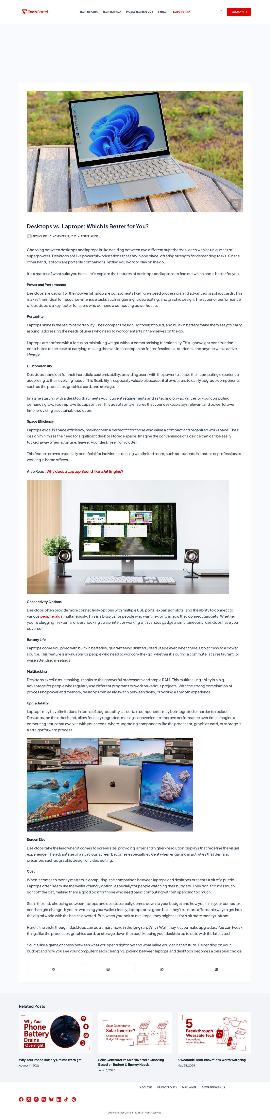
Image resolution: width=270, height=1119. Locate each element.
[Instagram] (36, 1099)
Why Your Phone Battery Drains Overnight (50, 1060)
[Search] (221, 11)
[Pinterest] (74, 1099)
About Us (146, 1087)
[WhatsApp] (162, 969)
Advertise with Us (213, 1087)
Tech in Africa (112, 11)
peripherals (50, 616)
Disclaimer (189, 1087)
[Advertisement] (135, 53)
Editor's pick (89, 236)
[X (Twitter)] (108, 969)
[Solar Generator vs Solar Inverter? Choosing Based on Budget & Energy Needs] (135, 1032)
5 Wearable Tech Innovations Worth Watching (212, 1060)
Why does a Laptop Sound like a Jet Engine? (84, 471)
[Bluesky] (51, 1099)
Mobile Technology (139, 11)
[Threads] (44, 1099)
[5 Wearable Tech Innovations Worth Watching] (214, 1032)
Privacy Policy (167, 1087)
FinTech (163, 11)
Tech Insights (89, 11)
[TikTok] (66, 1099)
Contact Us (239, 12)
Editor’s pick (181, 11)
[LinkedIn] (216, 969)
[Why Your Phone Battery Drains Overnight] (56, 1032)
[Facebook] (54, 969)
